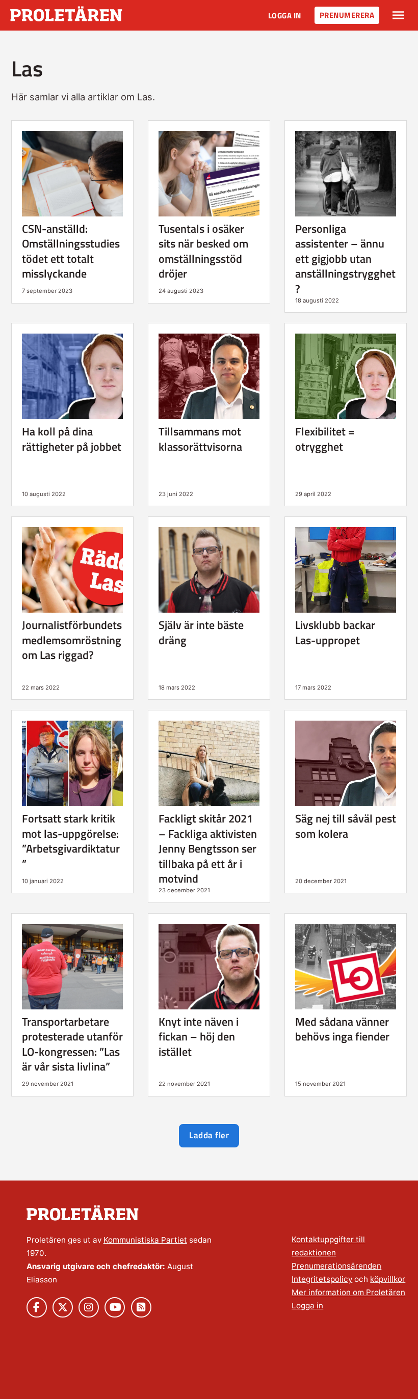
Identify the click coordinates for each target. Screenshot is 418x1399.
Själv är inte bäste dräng (201, 632)
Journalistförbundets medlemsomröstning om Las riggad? (72, 640)
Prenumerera (347, 15)
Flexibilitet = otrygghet (324, 439)
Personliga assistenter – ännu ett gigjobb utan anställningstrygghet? (345, 258)
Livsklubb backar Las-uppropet (335, 632)
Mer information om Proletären (348, 1292)
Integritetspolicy (322, 1279)
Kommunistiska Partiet (145, 1240)
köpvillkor (387, 1279)
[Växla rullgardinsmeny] (398, 15)
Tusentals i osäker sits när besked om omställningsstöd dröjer (203, 251)
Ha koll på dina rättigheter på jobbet (71, 439)
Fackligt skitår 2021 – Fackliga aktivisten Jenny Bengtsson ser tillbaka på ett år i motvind (208, 848)
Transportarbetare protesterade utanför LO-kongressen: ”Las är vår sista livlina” (72, 1044)
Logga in (284, 15)
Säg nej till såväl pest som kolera (345, 826)
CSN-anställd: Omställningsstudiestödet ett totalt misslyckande (71, 251)
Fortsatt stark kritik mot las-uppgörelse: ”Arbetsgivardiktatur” (71, 841)
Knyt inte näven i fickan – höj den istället (199, 1036)
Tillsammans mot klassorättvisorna (200, 439)
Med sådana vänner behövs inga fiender (342, 1029)
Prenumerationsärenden (336, 1266)
